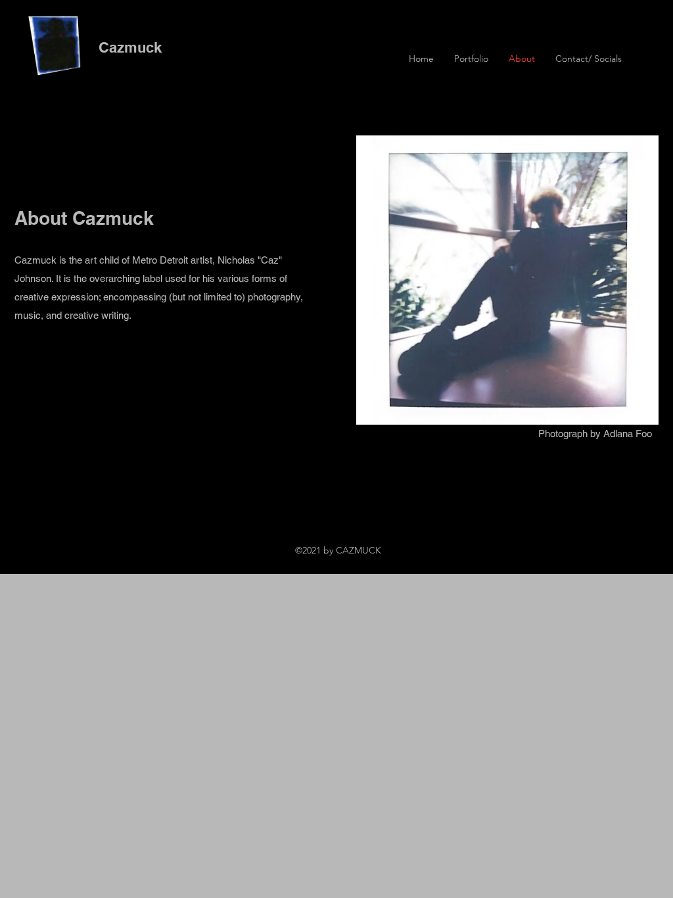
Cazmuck (130, 47)
